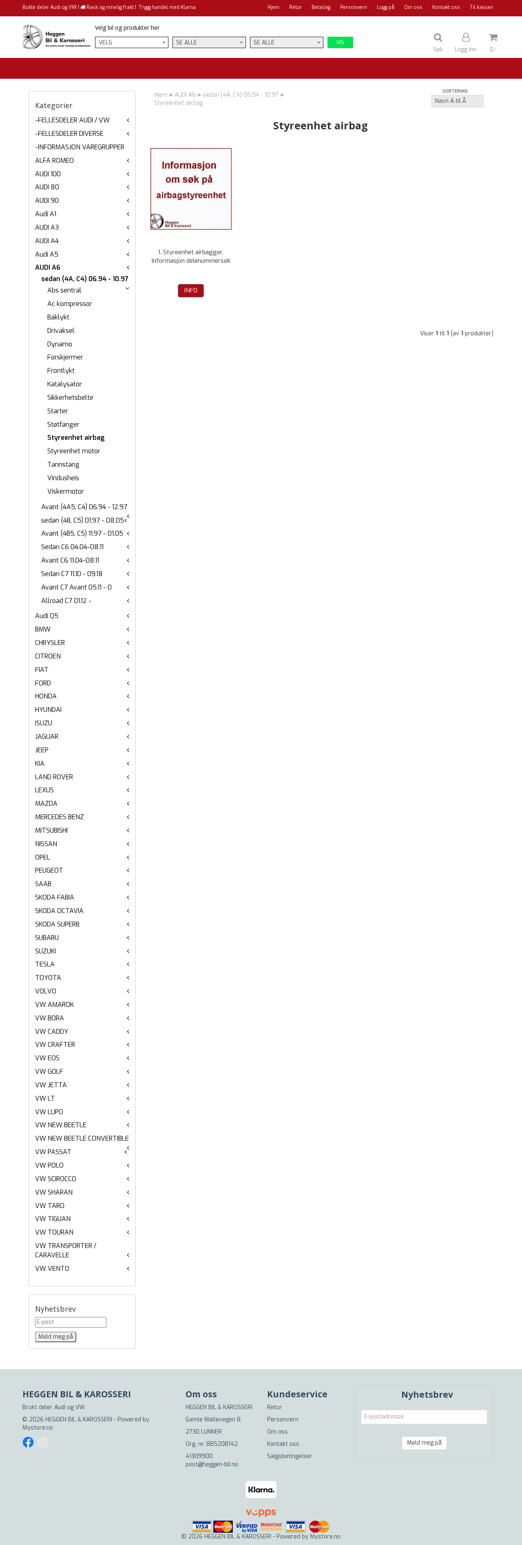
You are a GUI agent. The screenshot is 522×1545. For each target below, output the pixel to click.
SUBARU (47, 937)
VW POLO (49, 1165)
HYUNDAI (48, 709)
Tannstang (63, 464)
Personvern (353, 7)
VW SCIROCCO (55, 1179)
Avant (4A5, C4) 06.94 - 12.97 (84, 507)
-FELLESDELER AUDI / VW (72, 120)
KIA (39, 763)
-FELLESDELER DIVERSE (69, 133)
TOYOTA (48, 977)
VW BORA (49, 1018)
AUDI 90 (47, 200)
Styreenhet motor (73, 451)
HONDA (46, 696)
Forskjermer (65, 357)
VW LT (45, 1098)
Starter (57, 411)
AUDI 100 (48, 174)
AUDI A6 (47, 267)
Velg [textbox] (105, 43)
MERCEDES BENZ (59, 817)
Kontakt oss (446, 7)
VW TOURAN (54, 1232)
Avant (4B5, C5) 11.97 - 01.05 (82, 533)
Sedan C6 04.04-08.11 (72, 547)
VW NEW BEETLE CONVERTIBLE (82, 1138)
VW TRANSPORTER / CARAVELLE (65, 1250)
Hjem (273, 7)
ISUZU (43, 723)
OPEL (42, 857)
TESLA (45, 964)
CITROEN (48, 656)
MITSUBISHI (51, 830)
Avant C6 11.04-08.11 (70, 560)
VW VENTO (52, 1268)
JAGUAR (46, 736)
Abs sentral (64, 290)
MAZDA (46, 803)
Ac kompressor (69, 303)
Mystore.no (37, 1428)
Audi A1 (45, 214)
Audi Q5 (46, 616)
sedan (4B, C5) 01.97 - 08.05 (82, 520)
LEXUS (44, 790)
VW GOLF (49, 1071)
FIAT (42, 669)
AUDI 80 (47, 187)
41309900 (199, 1456)
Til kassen (481, 7)
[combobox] (131, 42)
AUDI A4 (47, 241)
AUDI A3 (47, 227)
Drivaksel (61, 330)
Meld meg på (424, 1443)
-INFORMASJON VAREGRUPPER (79, 147)
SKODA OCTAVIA (59, 911)
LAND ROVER (54, 777)
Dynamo (59, 344)
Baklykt (58, 317)
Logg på (385, 7)
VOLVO (45, 991)
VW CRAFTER (55, 1044)
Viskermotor (65, 491)
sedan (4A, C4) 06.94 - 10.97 (84, 279)
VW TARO (49, 1205)
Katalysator (64, 384)
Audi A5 (46, 254)
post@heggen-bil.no (212, 1464)
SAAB (43, 884)
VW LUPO (49, 1112)
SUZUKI (45, 951)
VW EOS (47, 1058)
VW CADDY (51, 1031)
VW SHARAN (54, 1192)
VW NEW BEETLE (60, 1125)
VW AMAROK (54, 1004)
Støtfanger (63, 424)
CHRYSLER (50, 642)
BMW (43, 629)
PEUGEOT (49, 870)
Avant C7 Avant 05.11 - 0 (76, 587)
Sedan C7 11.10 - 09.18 (72, 574)
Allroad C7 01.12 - (66, 600)
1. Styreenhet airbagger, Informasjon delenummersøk (191, 256)
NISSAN (46, 844)
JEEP (42, 750)
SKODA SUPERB (57, 924)
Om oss (413, 7)
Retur (295, 7)
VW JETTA (51, 1085)
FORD (43, 683)
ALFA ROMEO (54, 160)
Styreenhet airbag (75, 437)
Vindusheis (63, 478)
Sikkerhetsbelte (70, 397)
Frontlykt (61, 370)
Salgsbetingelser (289, 1456)
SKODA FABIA (54, 897)
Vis (340, 42)
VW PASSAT (53, 1152)
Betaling (321, 7)
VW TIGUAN (53, 1219)
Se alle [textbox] (186, 43)
